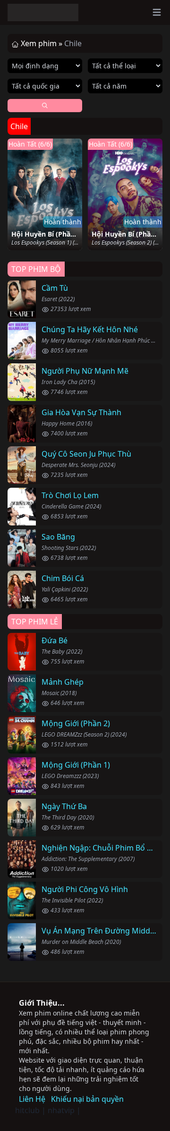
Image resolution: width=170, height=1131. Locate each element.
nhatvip (61, 1110)
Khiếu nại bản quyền (87, 1099)
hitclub (27, 1110)
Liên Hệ (32, 1099)
